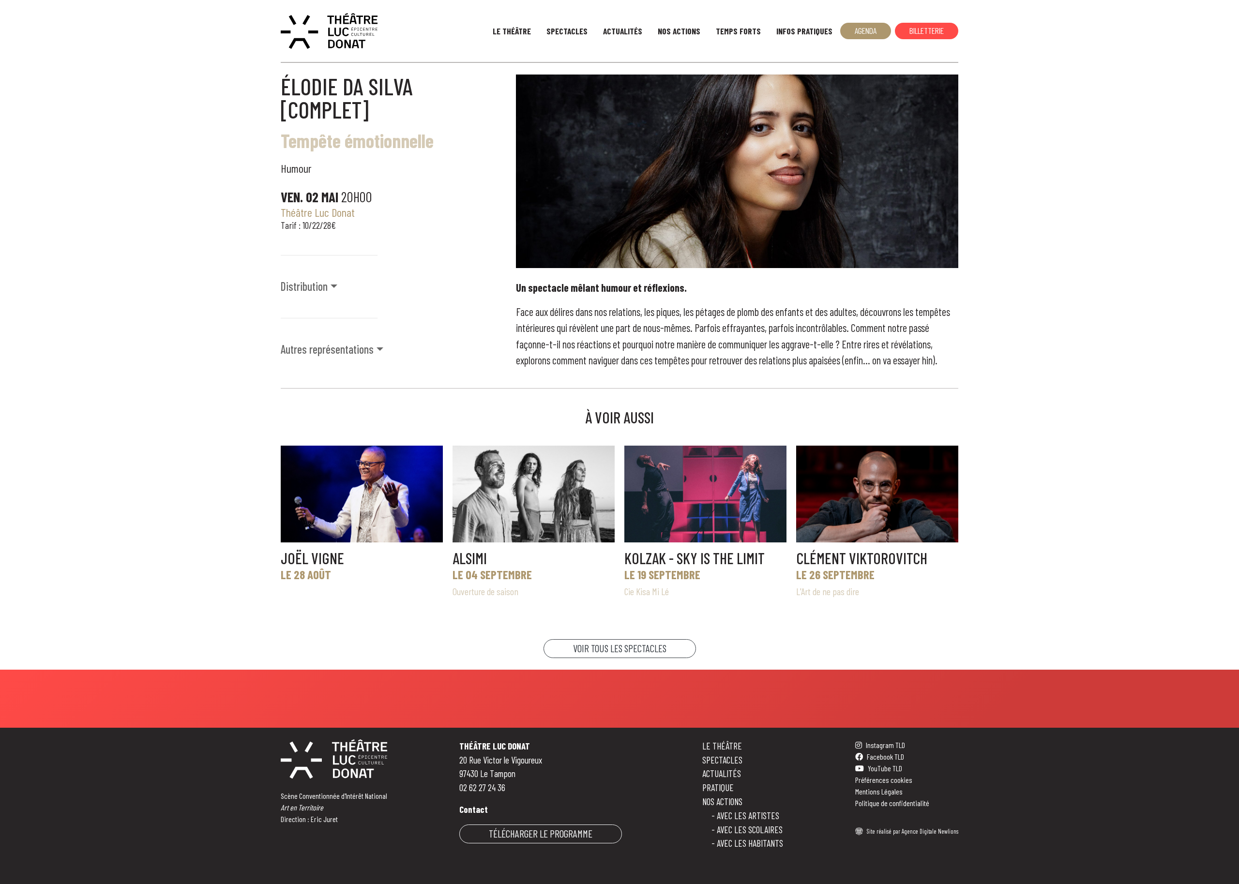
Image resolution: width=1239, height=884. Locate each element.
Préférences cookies (883, 779)
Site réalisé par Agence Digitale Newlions (912, 831)
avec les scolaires (750, 829)
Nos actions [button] (679, 31)
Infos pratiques (804, 31)
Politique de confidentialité (892, 803)
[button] (392, 287)
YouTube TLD (885, 768)
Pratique (718, 787)
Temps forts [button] (738, 31)
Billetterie (926, 30)
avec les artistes (748, 815)
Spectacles (567, 31)
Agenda (865, 30)
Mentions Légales (879, 791)
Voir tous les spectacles (619, 648)
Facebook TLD (885, 756)
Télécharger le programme (540, 833)
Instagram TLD (885, 744)
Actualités (622, 31)
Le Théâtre (512, 31)
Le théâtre (722, 745)
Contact (473, 809)
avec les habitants (750, 843)
